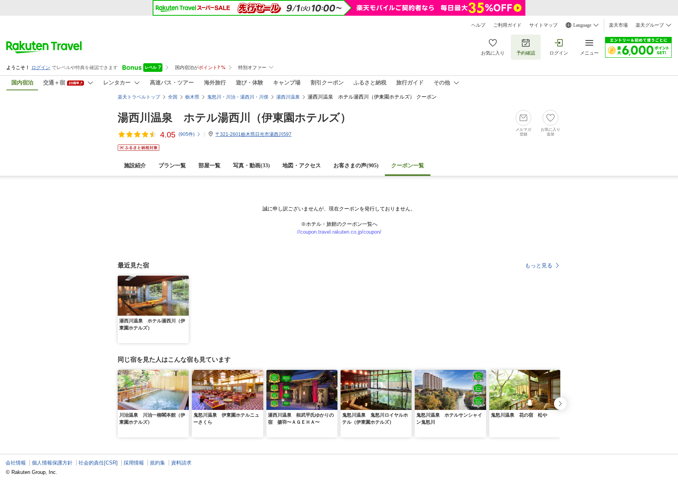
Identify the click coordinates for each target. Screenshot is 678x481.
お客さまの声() (356, 165)
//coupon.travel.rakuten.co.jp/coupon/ (339, 232)
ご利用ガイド (507, 25)
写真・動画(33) (251, 165)
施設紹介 (135, 165)
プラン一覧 (172, 165)
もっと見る (538, 265)
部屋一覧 (210, 165)
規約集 (157, 463)
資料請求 (181, 463)
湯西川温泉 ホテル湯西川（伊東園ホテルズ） (234, 118)
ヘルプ (478, 25)
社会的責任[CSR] (98, 463)
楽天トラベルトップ (139, 97)
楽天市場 (618, 25)
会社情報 (15, 463)
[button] (184, 280)
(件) (187, 134)
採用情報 (134, 463)
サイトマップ (543, 25)
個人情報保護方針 (52, 463)
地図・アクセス (301, 165)
